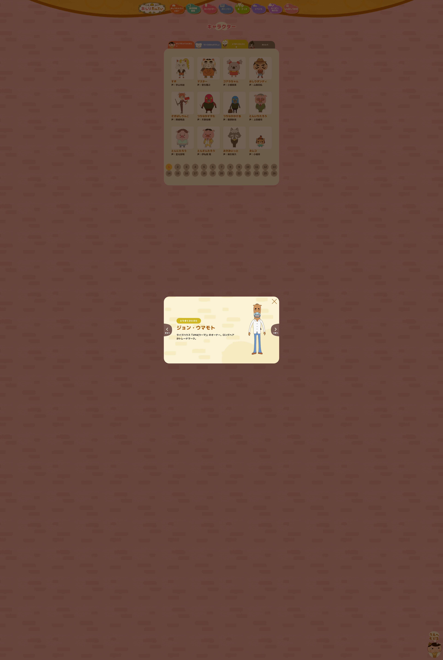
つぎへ (275, 333)
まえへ (167, 333)
